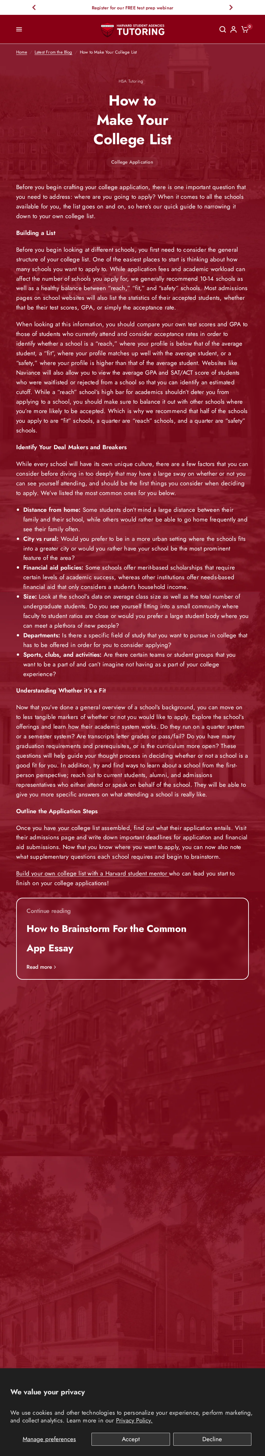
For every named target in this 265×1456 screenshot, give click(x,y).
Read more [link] (39, 967)
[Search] (222, 29)
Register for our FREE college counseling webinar (133, 8)
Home (21, 52)
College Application (132, 162)
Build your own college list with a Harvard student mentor (92, 873)
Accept (131, 1439)
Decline (212, 1439)
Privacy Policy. (134, 1420)
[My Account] (233, 29)
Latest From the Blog (53, 52)
